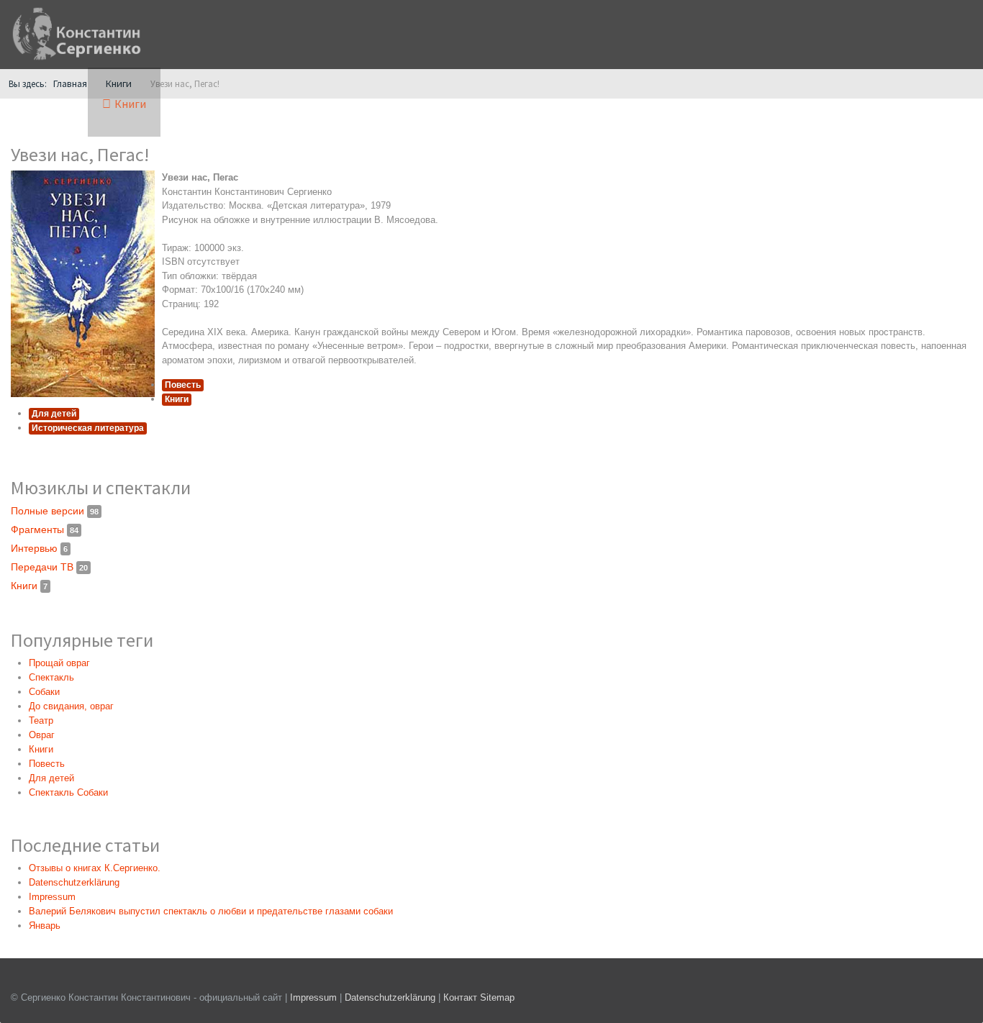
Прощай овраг (59, 663)
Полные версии (55, 511)
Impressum (313, 997)
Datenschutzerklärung (391, 997)
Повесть (183, 385)
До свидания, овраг (71, 706)
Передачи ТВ (49, 567)
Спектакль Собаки (68, 792)
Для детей (54, 414)
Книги (177, 399)
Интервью (39, 548)
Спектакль (51, 677)
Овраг (42, 734)
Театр (41, 720)
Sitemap (497, 997)
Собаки (44, 691)
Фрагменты (44, 529)
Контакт (460, 997)
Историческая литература (88, 428)
